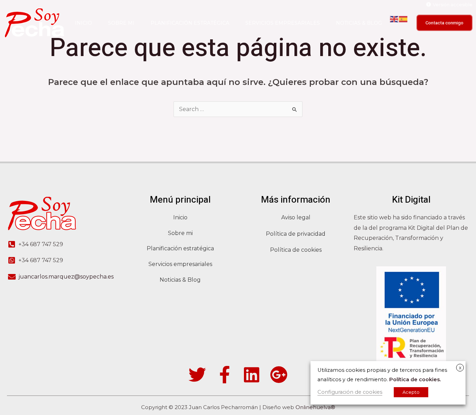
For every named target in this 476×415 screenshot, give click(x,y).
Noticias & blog (359, 23)
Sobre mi (121, 23)
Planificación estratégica (190, 23)
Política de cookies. (415, 379)
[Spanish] (403, 19)
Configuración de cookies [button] (349, 392)
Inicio (83, 23)
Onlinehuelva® (315, 407)
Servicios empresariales (282, 23)
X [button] (460, 368)
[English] (394, 19)
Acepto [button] (411, 392)
